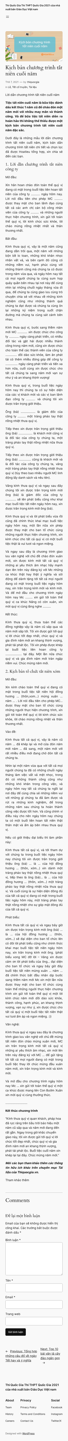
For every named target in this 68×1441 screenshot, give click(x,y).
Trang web (12, 1314)
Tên (9, 1280)
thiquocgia (33, 81)
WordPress (28, 1433)
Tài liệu (33, 87)
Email (10, 1297)
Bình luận (13, 1240)
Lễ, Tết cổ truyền (17, 87)
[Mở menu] (7, 17)
